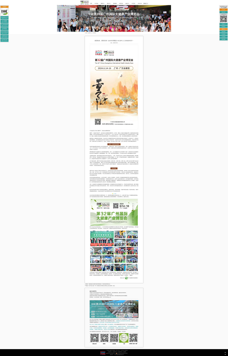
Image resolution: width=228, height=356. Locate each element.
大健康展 (124, 351)
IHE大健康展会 (110, 324)
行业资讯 (94, 32)
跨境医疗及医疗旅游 (119, 327)
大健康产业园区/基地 (98, 329)
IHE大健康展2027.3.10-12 (4, 21)
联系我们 (126, 350)
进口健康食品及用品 (113, 326)
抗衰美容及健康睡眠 (98, 327)
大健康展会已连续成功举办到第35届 (123, 320)
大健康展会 (110, 351)
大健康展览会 (120, 351)
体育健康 (91, 329)
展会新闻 (223, 31)
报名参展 (223, 9)
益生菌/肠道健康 (111, 327)
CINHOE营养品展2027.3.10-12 (4, 33)
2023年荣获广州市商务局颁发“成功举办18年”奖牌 (109, 322)
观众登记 (223, 12)
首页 (91, 3)
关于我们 (133, 3)
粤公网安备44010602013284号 (122, 353)
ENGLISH (140, 3)
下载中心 (223, 24)
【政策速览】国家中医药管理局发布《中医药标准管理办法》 (99, 284)
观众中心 (109, 3)
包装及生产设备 (107, 329)
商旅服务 (115, 3)
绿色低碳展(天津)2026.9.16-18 (4, 18)
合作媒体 (223, 36)
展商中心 (102, 3)
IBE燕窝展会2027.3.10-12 (4, 29)
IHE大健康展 (130, 277)
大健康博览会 (114, 351)
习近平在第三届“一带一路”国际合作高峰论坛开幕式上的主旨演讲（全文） (101, 285)
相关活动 (121, 3)
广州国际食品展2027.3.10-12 (4, 36)
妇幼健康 (105, 327)
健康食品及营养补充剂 (102, 326)
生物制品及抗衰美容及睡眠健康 (131, 327)
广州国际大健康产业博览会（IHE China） (113, 350)
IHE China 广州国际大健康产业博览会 (97, 324)
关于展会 (96, 3)
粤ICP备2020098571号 (111, 353)
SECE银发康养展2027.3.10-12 (4, 25)
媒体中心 (127, 3)
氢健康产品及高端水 (122, 326)
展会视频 (223, 39)
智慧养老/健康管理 (131, 326)
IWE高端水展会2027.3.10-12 (4, 40)
